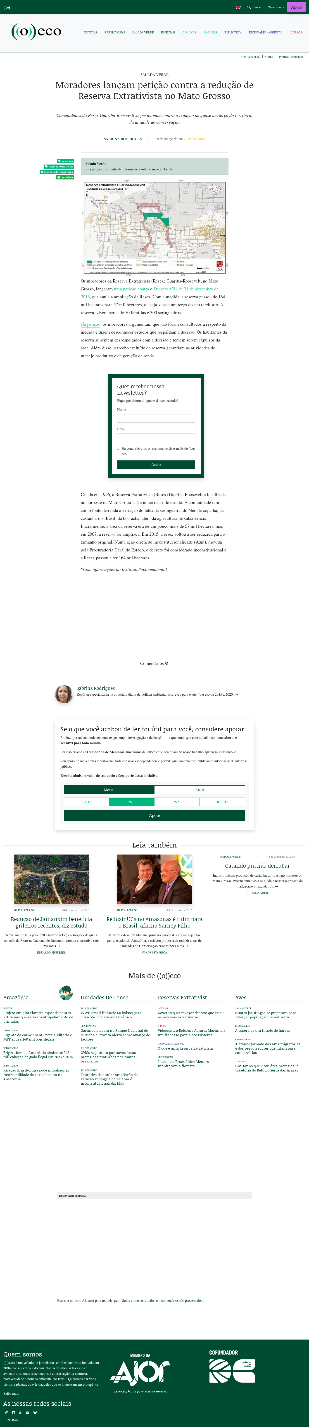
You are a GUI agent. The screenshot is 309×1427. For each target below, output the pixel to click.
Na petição (90, 324)
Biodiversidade (249, 56)
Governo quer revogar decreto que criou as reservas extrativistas (191, 1015)
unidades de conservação (58, 172)
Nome (121, 409)
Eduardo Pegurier (51, 952)
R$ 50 (177, 801)
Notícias (90, 32)
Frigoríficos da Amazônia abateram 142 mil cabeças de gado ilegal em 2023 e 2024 (38, 1054)
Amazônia (67, 177)
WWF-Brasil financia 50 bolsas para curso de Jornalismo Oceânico (111, 1015)
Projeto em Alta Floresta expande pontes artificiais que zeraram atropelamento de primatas (38, 1017)
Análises (210, 32)
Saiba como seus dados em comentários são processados (162, 1300)
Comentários (152, 663)
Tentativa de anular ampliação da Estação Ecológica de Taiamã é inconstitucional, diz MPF (109, 1079)
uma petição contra (131, 289)
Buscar (256, 7)
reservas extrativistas (61, 166)
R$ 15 (86, 801)
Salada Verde (143, 32)
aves (240, 997)
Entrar (12, 1420)
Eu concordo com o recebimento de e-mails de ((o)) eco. (158, 451)
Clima (269, 56)
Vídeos (162, 1025)
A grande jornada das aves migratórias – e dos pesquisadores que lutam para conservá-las (269, 1048)
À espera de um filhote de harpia (262, 1030)
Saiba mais (11, 1393)
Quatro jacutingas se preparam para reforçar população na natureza (265, 1015)
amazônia (67, 161)
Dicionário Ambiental (266, 32)
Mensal (109, 789)
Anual (199, 789)
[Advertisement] (270, 554)
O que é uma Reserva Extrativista (185, 1048)
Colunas (189, 32)
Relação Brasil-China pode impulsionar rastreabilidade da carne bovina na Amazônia (36, 1074)
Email (121, 428)
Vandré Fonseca (154, 952)
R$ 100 (222, 801)
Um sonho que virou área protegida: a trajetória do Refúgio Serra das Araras (267, 1068)
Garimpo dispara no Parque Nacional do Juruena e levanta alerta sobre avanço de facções (115, 1034)
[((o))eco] (37, 32)
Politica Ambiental (291, 56)
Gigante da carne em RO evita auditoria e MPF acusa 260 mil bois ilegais (37, 1037)
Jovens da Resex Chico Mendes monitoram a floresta (183, 1063)
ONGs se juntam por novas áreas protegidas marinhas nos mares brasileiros (108, 1057)
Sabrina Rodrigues (123, 138)
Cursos (296, 32)
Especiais (168, 32)
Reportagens (115, 32)
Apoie (296, 7)
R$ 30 (132, 801)
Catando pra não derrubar (257, 865)
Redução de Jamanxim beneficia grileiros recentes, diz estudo (51, 922)
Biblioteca (233, 32)
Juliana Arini (257, 893)
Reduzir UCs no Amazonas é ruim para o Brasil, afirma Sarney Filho (154, 922)
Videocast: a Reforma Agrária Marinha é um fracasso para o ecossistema (191, 1032)
